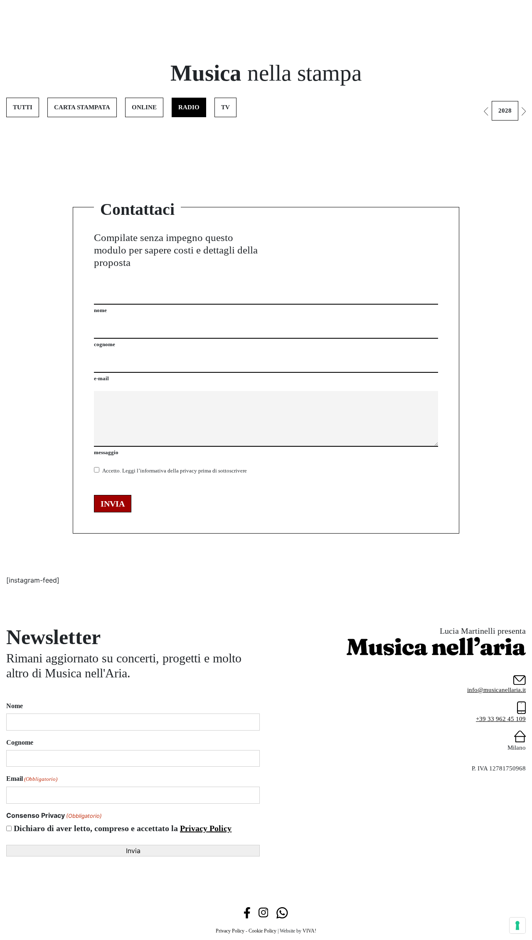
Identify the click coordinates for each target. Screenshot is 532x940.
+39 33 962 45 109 (501, 719)
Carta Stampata (82, 107)
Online (144, 107)
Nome (14, 705)
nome (100, 310)
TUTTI (22, 107)
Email (31, 778)
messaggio (106, 452)
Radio (189, 107)
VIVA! (309, 931)
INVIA (113, 503)
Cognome (19, 742)
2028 (505, 110)
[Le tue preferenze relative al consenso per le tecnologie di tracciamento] (517, 925)
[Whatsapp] (282, 912)
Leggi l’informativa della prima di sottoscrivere (174, 470)
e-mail (101, 378)
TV (225, 107)
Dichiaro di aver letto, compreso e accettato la (123, 828)
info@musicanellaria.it (496, 690)
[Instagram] (263, 912)
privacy (188, 471)
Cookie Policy (262, 931)
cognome (104, 344)
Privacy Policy (206, 828)
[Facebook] (247, 912)
